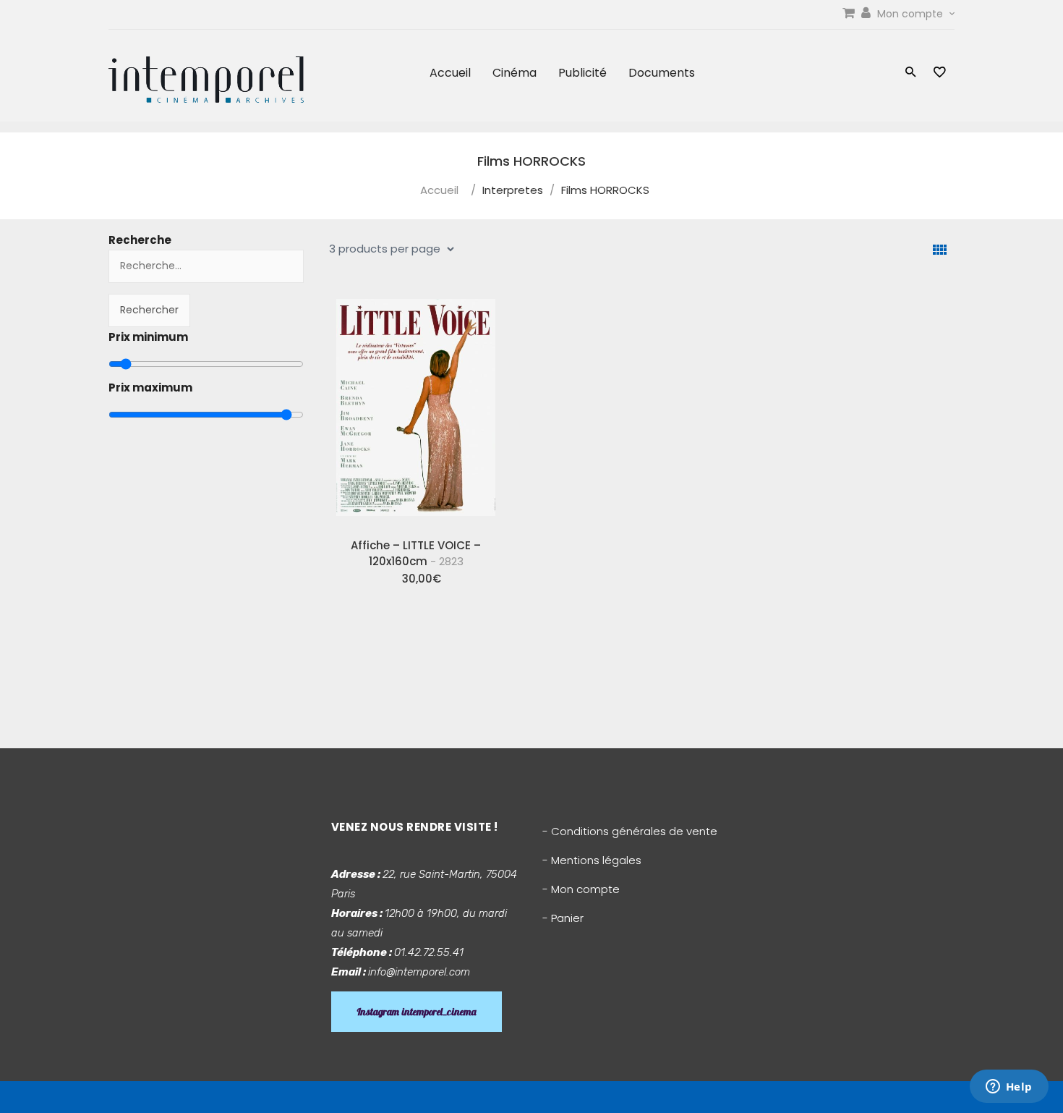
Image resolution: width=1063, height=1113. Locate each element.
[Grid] (939, 250)
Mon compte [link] (911, 14)
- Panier (563, 918)
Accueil (450, 72)
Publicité (582, 72)
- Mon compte (581, 889)
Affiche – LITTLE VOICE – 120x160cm (416, 553)
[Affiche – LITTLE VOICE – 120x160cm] (415, 407)
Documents (661, 72)
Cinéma (514, 72)
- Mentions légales (591, 860)
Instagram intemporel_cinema (417, 1011)
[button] (910, 73)
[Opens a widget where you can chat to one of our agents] (1009, 1088)
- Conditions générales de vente (629, 831)
